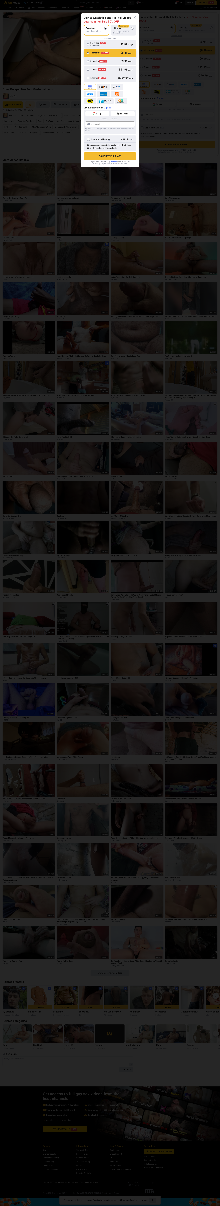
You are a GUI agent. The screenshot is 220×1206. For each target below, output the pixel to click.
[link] (134, 17)
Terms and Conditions (120, 129)
